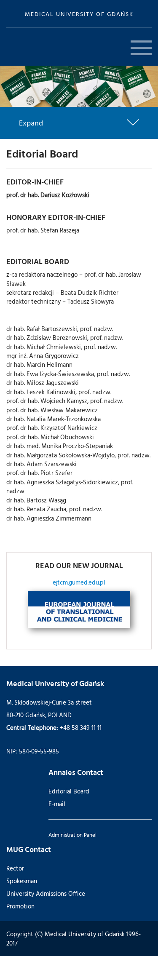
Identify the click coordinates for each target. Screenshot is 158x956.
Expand (31, 122)
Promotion (20, 906)
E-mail (56, 804)
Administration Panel (72, 834)
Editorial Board (68, 791)
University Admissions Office (45, 893)
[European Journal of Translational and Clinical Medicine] (79, 609)
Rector (15, 868)
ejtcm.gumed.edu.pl (79, 582)
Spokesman (21, 881)
